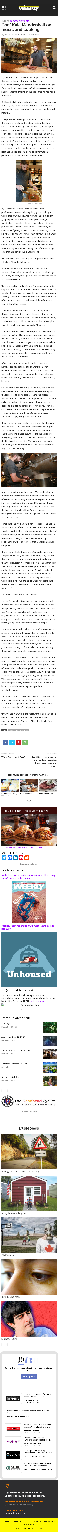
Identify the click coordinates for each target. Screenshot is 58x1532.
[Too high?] (50, 1027)
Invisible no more (11, 1296)
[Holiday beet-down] (48, 785)
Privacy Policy (29, 1525)
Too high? (6, 1023)
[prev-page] (27, 799)
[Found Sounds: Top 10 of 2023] (50, 1054)
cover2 (11, 730)
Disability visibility (10, 1077)
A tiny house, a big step (14, 1213)
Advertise (37, 1521)
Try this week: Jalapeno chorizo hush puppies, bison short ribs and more (44, 761)
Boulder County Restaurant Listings (26, 811)
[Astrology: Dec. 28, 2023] (50, 1041)
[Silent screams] (29, 1318)
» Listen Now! (37, 1001)
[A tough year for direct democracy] (29, 1151)
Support (28, 1521)
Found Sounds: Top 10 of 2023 (16, 1050)
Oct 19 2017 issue (22, 730)
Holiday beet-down (46, 793)
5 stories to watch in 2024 (14, 1063)
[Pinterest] (18, 742)
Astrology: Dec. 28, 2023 (13, 1037)
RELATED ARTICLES (18, 775)
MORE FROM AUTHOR (39, 775)
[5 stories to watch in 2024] (50, 1067)
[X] (12, 742)
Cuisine (5, 20)
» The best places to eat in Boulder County (22, 847)
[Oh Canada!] (29, 1235)
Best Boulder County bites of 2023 (9, 794)
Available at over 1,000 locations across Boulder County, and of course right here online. (28, 876)
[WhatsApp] (25, 742)
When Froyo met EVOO (13, 757)
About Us (6, 1521)
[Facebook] (5, 742)
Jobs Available (49, 1521)
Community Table (19, 20)
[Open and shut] (29, 785)
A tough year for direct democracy (20, 1171)
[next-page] (30, 799)
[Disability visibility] (50, 1081)
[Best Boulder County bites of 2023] (10, 785)
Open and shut (26, 793)
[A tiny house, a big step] (29, 1193)
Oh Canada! (7, 1255)
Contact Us (17, 1521)
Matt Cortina (12, 34)
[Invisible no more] (29, 1277)
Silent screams (9, 1338)
